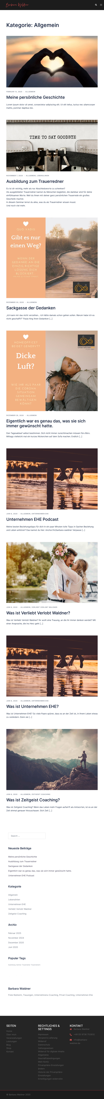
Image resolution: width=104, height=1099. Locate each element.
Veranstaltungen (14, 1038)
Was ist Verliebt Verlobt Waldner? (38, 612)
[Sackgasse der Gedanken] (52, 257)
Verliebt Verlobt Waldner (44, 607)
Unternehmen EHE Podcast (32, 519)
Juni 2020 (13, 947)
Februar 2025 (14, 933)
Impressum (43, 1034)
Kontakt (10, 1051)
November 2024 (16, 938)
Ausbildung (12, 965)
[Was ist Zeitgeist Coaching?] (52, 759)
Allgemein (30, 92)
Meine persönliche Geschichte (35, 97)
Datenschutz (44, 1044)
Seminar (18, 965)
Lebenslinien (43, 176)
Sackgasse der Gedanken (30, 307)
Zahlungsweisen (45, 1048)
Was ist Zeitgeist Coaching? (33, 799)
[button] (96, 5)
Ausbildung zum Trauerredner (35, 181)
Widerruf (42, 1041)
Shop (8, 1048)
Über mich (11, 1034)
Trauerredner (26, 965)
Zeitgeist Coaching (41, 794)
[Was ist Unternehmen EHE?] (52, 665)
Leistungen (11, 1041)
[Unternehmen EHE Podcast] (52, 479)
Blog (8, 1045)
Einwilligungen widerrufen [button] (50, 1079)
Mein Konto (43, 1061)
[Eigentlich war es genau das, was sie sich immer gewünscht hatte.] (52, 370)
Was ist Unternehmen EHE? (32, 706)
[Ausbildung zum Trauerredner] (52, 145)
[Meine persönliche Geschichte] (52, 61)
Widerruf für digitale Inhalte (51, 1051)
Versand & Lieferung (47, 1038)
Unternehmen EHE (40, 514)
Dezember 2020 (16, 942)
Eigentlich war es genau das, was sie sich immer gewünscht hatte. (45, 423)
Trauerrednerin (35, 965)
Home (9, 1031)
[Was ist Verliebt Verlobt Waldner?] (52, 572)
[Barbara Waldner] (17, 5)
